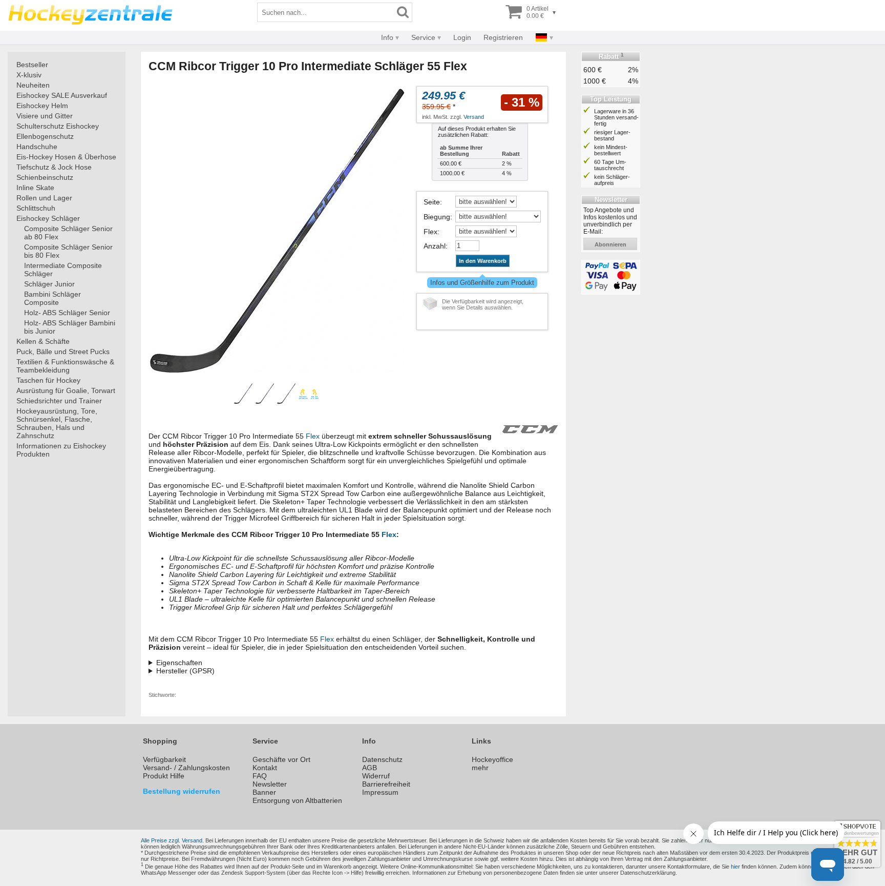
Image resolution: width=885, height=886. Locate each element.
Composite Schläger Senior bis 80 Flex (68, 251)
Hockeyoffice (492, 759)
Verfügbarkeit (164, 759)
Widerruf (376, 776)
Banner (264, 792)
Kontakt (264, 768)
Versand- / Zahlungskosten (186, 768)
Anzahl (435, 246)
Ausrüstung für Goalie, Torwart (65, 390)
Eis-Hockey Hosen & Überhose (66, 157)
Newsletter (269, 784)
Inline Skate (35, 187)
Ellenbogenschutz (45, 136)
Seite (432, 202)
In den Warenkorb (483, 261)
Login (462, 37)
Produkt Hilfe (163, 776)
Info (387, 37)
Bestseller (32, 64)
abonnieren (610, 244)
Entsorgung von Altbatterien (297, 800)
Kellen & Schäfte (43, 341)
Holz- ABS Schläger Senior (67, 312)
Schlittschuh (35, 208)
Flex (430, 232)
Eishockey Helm (42, 105)
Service (423, 37)
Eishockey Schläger (48, 218)
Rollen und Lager (44, 198)
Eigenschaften (179, 662)
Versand (473, 117)
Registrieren (503, 37)
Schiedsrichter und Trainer (59, 401)
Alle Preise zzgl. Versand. (172, 840)
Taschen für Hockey (48, 380)
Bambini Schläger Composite (52, 298)
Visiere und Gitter (44, 116)
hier (735, 866)
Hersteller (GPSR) (185, 671)
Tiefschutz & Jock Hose (54, 167)
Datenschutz (382, 759)
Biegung (437, 217)
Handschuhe (36, 146)
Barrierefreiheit (386, 784)
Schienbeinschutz (44, 177)
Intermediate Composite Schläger (63, 269)
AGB (369, 768)
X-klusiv (28, 75)
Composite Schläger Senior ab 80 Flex (68, 232)
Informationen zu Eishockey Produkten (61, 450)
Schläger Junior (49, 284)
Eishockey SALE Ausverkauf (61, 95)
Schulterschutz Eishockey (57, 126)
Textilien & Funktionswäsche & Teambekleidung (65, 366)
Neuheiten (33, 85)
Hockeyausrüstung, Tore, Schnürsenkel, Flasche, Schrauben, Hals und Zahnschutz (56, 423)
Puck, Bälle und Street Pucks (63, 351)
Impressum (380, 792)
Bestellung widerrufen (181, 791)
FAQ (259, 776)
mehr (480, 768)
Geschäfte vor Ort (281, 759)
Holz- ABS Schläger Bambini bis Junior (69, 327)
